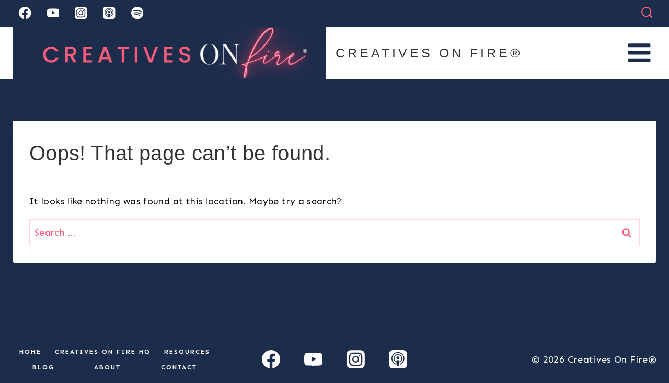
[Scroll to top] (644, 342)
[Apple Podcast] (109, 13)
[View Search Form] (646, 12)
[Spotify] (137, 13)
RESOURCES (187, 351)
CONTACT (179, 367)
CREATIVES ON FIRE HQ (103, 351)
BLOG (43, 367)
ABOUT (107, 367)
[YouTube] (53, 13)
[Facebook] (25, 13)
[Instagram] (81, 13)
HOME (30, 351)
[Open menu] (638, 52)
